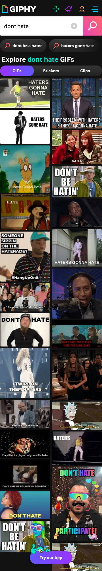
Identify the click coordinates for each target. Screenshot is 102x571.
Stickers (51, 70)
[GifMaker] (55, 9)
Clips (85, 70)
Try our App (51, 557)
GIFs (17, 70)
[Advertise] (68, 9)
